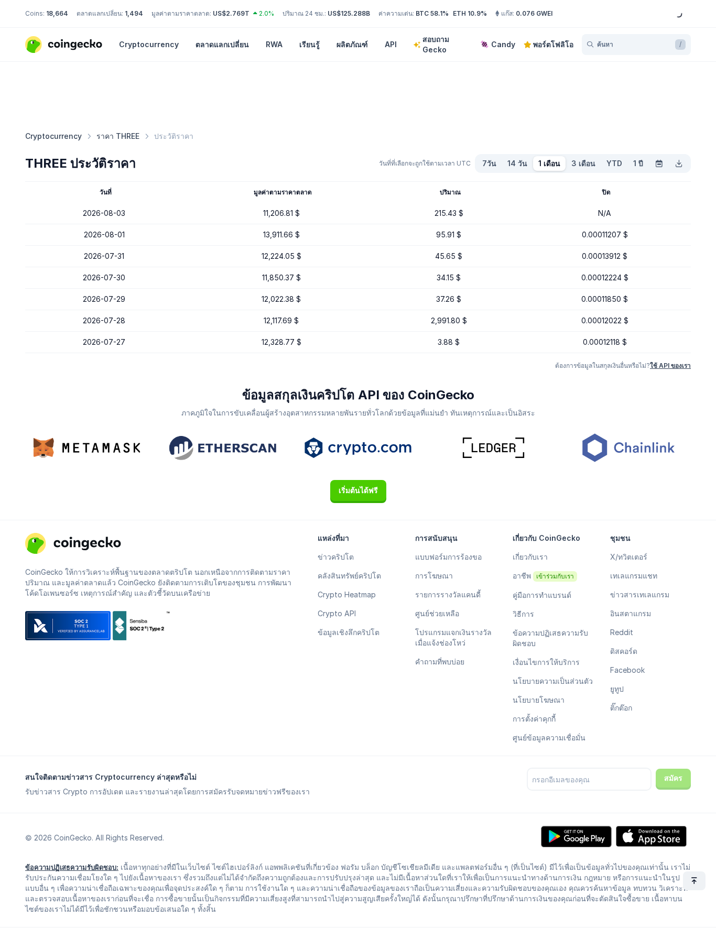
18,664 (57, 13)
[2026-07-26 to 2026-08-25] (659, 163)
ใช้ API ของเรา (670, 365)
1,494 (134, 13)
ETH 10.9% (470, 13)
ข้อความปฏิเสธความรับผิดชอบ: (71, 867)
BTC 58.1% (432, 13)
